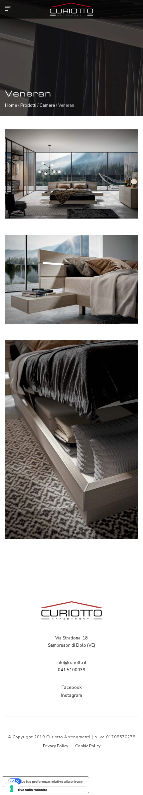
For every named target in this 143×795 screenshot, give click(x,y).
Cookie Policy (87, 746)
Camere (47, 105)
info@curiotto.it (71, 663)
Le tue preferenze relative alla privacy (52, 781)
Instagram (71, 695)
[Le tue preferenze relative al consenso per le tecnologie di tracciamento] (11, 788)
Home (11, 105)
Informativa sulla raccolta (26, 790)
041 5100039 (71, 670)
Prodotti (28, 105)
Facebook (72, 687)
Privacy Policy (55, 746)
